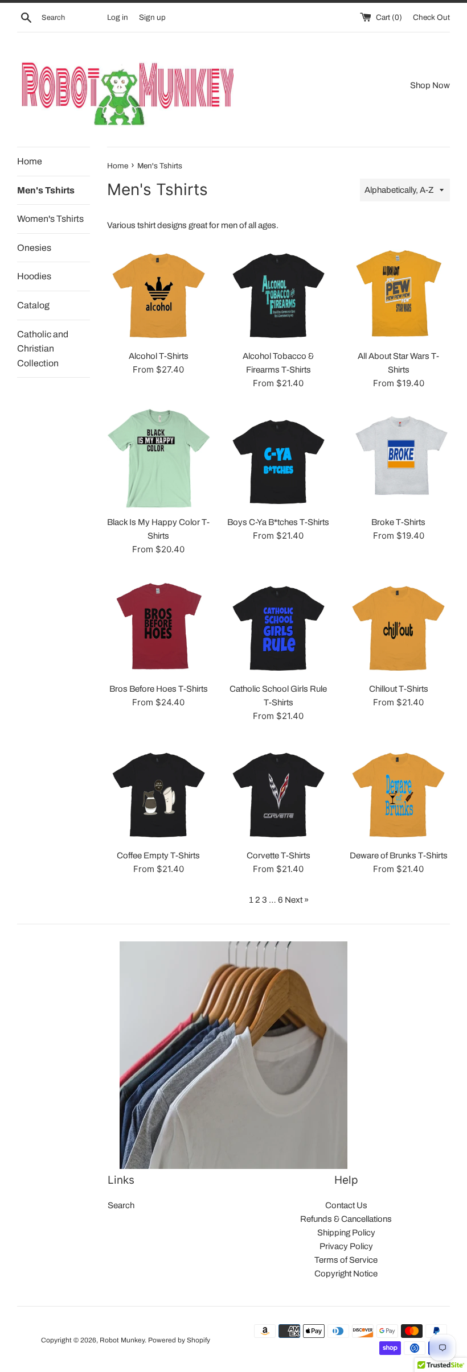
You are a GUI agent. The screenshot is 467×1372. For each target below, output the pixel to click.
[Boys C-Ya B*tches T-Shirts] (278, 458)
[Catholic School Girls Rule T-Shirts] (278, 624)
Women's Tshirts (50, 219)
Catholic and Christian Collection (42, 348)
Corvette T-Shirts (278, 855)
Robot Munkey (122, 1340)
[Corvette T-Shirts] (278, 791)
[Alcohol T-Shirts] (158, 292)
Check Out (431, 17)
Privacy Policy (346, 1246)
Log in (117, 17)
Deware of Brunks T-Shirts (399, 855)
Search (121, 1205)
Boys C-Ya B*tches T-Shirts (278, 522)
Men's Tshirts (46, 190)
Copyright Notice (346, 1273)
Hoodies (34, 276)
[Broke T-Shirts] (398, 458)
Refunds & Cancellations (346, 1219)
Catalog (33, 305)
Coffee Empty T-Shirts (158, 855)
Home (29, 161)
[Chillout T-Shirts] (398, 624)
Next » (297, 899)
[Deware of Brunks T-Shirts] (398, 791)
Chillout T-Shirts (398, 688)
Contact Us (346, 1205)
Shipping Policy (346, 1232)
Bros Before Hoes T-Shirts (158, 688)
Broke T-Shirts (398, 522)
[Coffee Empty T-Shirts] (158, 791)
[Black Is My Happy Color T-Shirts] (158, 458)
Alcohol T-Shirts (159, 356)
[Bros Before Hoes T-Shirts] (158, 624)
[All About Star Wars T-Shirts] (398, 292)
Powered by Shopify (179, 1340)
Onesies (34, 248)
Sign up (152, 17)
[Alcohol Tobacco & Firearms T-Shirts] (278, 292)
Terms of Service (346, 1259)
